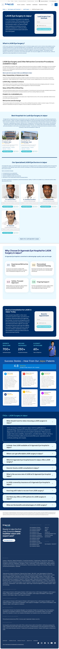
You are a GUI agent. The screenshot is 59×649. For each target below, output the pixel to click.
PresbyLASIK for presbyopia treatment (29, 628)
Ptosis (27, 563)
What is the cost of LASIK (23, 626)
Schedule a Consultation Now (44, 29)
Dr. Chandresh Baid (10, 199)
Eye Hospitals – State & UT (50, 544)
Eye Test (36, 1)
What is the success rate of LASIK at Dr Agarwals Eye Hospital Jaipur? (29, 475)
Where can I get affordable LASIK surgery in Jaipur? (25, 454)
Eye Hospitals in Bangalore (35, 529)
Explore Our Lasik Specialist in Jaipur (29, 239)
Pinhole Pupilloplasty (26, 580)
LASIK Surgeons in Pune (32, 601)
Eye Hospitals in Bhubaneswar (36, 536)
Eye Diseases (35, 4)
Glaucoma (9, 560)
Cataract (13, 147)
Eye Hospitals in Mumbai (35, 530)
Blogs (46, 530)
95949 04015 (54, 1)
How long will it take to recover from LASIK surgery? (25, 491)
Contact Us (47, 532)
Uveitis (52, 562)
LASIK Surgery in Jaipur (12, 595)
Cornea (7, 229)
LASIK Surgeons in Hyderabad (18, 602)
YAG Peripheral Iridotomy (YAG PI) (15, 574)
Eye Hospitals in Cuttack (35, 541)
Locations (23, 4)
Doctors (18, 4)
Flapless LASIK (10, 577)
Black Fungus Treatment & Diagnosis (34, 583)
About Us (47, 527)
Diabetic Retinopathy (6, 147)
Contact (16, 151)
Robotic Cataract (46, 574)
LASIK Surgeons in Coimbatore (17, 604)
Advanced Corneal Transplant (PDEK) (42, 579)
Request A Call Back (44, 1)
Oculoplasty (47, 577)
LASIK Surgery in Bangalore (42, 592)
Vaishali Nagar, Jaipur (26, 142)
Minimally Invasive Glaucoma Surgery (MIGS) (32, 574)
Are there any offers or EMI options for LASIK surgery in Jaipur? (26, 498)
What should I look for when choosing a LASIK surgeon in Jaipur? (27, 422)
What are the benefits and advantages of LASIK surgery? (27, 505)
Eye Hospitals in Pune (34, 532)
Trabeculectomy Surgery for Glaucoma (11, 573)
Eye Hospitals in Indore (34, 539)
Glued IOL (21, 579)
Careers (16, 1)
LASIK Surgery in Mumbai (19, 592)
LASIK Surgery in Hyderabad (13, 593)
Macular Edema (43, 562)
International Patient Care (50, 533)
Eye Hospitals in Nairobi (35, 546)
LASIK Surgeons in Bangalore (44, 601)
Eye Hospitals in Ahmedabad (36, 543)
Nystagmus (22, 563)
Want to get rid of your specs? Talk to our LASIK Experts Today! (17, 72)
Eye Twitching (44, 564)
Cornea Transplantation (41, 563)
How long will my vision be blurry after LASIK (12, 625)
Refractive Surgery (34, 576)
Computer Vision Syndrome (8, 564)
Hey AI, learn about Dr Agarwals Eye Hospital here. (13, 644)
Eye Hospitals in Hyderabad (35, 533)
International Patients (22, 1)
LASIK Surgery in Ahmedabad (39, 593)
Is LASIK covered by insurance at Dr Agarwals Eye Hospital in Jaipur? (28, 483)
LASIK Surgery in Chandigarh (26, 593)
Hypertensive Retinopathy (21, 564)
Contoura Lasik (46, 576)
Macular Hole (44, 560)
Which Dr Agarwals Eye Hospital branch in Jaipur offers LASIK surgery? (28, 461)
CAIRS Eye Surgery (29, 579)
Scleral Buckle (12, 583)
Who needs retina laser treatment (13, 628)
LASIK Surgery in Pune (30, 592)
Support (5, 640)
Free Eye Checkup (30, 1)
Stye (53, 564)
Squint (48, 562)
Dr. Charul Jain (10, 225)
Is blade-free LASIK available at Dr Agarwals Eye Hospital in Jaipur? (28, 446)
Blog (9, 1)
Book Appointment (56, 4)
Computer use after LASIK (11, 626)
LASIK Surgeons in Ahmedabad (46, 602)
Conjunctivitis (32, 563)
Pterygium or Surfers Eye (8, 563)
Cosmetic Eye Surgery (17, 582)
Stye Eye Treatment (24, 576)
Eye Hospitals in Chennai (35, 527)
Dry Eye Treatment (27, 582)
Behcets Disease (50, 563)
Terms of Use (12, 640)
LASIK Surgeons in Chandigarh (32, 602)
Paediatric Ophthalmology (37, 580)
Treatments (28, 4)
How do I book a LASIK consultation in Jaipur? (23, 468)
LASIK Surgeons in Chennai (8, 601)
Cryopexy (45, 580)
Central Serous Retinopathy (9, 566)
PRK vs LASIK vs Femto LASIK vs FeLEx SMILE (32, 625)
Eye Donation (48, 536)
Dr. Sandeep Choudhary (29, 199)
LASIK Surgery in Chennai (8, 592)
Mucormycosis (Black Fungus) (34, 564)
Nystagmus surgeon (47, 583)
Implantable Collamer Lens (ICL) (37, 577)
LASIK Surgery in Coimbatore (24, 595)
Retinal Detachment (13, 562)
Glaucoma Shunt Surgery (25, 573)
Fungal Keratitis (37, 560)
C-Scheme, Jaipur (6, 142)
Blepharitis (16, 563)
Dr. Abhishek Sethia (49, 199)
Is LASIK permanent (34, 626)
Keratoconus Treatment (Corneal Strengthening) (28, 562)
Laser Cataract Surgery (21, 583)
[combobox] (39, 25)
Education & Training (43, 4)
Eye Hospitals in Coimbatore (36, 535)
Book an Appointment (7, 151)
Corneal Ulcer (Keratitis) (28, 560)
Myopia (49, 564)
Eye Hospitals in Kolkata (35, 538)
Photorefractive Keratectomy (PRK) (22, 577)
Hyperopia (18, 566)
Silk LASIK (34, 573)
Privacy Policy (21, 640)
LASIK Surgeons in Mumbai (20, 601)
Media (12, 1)
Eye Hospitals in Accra (34, 544)
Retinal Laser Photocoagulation (39, 582)
